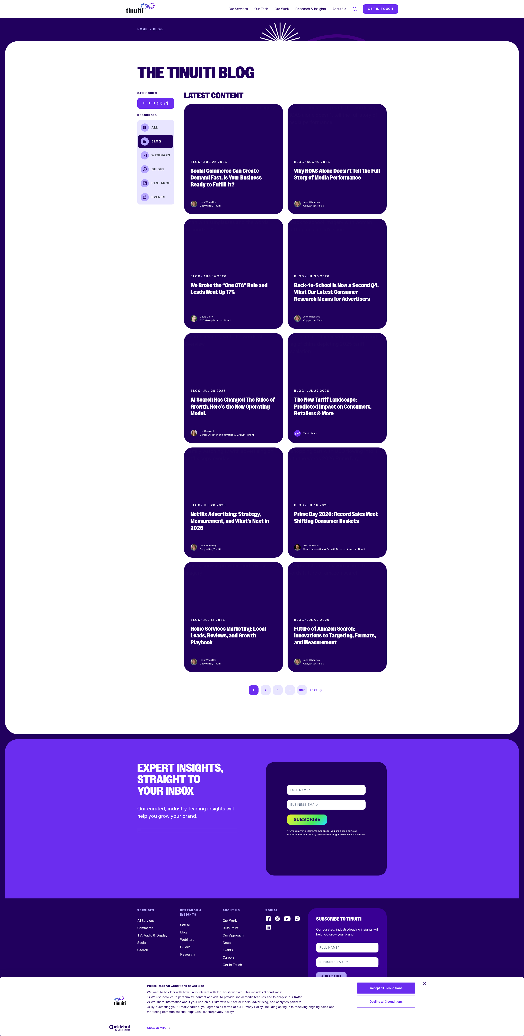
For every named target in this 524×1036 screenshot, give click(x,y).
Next (313, 690)
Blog (156, 141)
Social (141, 942)
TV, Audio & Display (152, 935)
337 (302, 690)
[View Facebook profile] (268, 918)
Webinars (160, 155)
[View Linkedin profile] (268, 927)
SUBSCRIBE (307, 819)
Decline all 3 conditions (386, 1001)
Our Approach (233, 935)
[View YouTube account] (287, 918)
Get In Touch (232, 965)
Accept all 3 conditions (386, 988)
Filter (152, 103)
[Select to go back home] (140, 8)
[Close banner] (424, 983)
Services (146, 910)
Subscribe (331, 976)
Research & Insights (310, 9)
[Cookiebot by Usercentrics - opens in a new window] (120, 1028)
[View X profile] (277, 918)
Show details (156, 1028)
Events (158, 197)
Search (142, 950)
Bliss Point (230, 928)
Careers (229, 957)
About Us (339, 9)
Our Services (238, 9)
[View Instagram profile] (297, 918)
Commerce (145, 928)
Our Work (282, 9)
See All (185, 925)
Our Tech (261, 9)
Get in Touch (380, 9)
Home (142, 29)
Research (161, 183)
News (227, 942)
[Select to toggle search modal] (355, 9)
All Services (146, 920)
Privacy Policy (316, 834)
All (154, 127)
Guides (158, 169)
